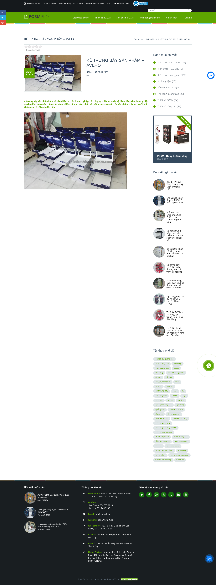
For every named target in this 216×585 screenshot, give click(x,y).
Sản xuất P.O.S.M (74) (169, 87)
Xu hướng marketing (150, 17)
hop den (169, 386)
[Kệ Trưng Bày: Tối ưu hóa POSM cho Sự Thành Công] (159, 299)
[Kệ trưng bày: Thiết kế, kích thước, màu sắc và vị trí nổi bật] (159, 267)
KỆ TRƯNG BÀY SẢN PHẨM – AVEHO (175, 39)
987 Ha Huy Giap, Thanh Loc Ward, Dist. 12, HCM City (108, 527)
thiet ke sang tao (180, 436)
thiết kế (158, 446)
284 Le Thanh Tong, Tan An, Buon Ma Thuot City (110, 545)
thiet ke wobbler (181, 441)
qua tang (180, 404)
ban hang (177, 363)
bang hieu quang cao (164, 359)
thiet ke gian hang (162, 423)
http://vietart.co (100, 519)
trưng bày (182, 450)
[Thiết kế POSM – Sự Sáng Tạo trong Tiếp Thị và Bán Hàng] (159, 315)
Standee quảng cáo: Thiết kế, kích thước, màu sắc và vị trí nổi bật (175, 284)
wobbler (180, 459)
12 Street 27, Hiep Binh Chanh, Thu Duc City (109, 536)
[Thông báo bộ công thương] (140, 3)
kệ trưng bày (161, 395)
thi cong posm (174, 414)
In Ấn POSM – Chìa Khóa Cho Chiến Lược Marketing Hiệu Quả (174, 217)
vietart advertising (163, 459)
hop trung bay (161, 391)
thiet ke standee (162, 441)
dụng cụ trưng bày (162, 381)
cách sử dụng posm (176, 372)
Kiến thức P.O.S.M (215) (170, 68)
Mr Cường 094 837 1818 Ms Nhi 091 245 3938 (100, 505)
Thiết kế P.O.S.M (103, 17)
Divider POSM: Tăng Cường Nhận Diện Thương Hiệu (175, 185)
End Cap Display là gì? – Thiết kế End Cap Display (174, 200)
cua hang (159, 372)
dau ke (158, 377)
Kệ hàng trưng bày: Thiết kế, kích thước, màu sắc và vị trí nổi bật (174, 235)
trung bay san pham (164, 450)
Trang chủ (138, 39)
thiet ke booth (161, 418)
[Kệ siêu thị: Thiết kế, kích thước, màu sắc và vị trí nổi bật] (159, 252)
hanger (158, 386)
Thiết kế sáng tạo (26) (169, 106)
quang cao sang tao (163, 404)
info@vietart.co (123, 3)
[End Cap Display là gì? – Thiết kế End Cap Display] (159, 201)
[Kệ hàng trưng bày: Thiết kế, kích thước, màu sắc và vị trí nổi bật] (159, 233)
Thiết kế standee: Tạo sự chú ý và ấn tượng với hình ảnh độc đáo (175, 331)
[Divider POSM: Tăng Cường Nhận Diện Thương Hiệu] (159, 185)
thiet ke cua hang (180, 418)
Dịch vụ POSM (151, 39)
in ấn (175, 391)
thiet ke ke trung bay (163, 432)
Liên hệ (188, 17)
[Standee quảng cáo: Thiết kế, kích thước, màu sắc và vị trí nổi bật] (159, 283)
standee (159, 414)
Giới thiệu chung (81, 17)
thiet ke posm (162, 436)
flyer (177, 381)
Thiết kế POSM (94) (168, 100)
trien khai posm (173, 446)
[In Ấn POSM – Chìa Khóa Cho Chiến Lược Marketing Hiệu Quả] (159, 215)
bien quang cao (162, 368)
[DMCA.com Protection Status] (129, 579)
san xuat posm (176, 409)
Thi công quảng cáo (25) (171, 93)
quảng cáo (160, 409)
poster (181, 400)
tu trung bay (160, 455)
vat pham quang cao (179, 455)
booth (176, 368)
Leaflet (174, 395)
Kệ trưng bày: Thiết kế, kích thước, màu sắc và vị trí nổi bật (174, 268)
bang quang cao (162, 363)
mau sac (158, 400)
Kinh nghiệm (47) (167, 81)
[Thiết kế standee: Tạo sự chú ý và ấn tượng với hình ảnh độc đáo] (159, 331)
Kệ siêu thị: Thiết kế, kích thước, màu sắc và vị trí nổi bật (174, 252)
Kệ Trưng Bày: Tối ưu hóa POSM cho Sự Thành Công (175, 300)
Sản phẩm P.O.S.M (125, 17)
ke (183, 391)
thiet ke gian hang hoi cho (165, 427)
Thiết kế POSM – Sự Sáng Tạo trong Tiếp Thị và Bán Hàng (174, 315)
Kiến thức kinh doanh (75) (172, 62)
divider (169, 377)
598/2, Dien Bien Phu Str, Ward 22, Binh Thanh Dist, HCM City (109, 495)
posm (170, 400)
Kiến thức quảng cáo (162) (172, 75)
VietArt (117, 579)
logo (184, 395)
